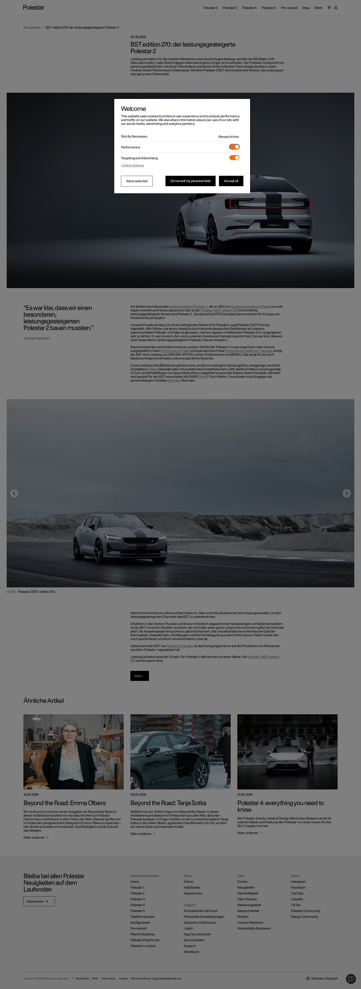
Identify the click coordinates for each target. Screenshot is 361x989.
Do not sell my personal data (190, 181)
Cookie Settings (132, 165)
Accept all (231, 181)
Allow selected (136, 181)
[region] (182, 146)
